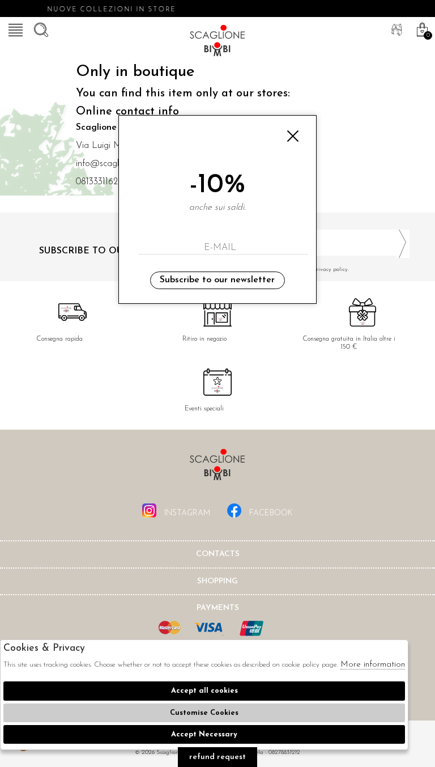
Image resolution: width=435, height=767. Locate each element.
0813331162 (97, 182)
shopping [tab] (217, 581)
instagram (186, 513)
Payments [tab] (218, 608)
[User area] (395, 28)
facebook (270, 513)
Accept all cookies (204, 690)
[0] (421, 28)
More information (372, 664)
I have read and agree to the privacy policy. (293, 269)
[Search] (39, 28)
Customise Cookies (204, 713)
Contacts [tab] (218, 554)
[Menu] (14, 28)
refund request (217, 757)
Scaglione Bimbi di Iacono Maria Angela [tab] (217, 468)
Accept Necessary (204, 734)
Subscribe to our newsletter (217, 280)
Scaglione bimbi (217, 42)
